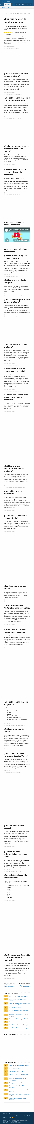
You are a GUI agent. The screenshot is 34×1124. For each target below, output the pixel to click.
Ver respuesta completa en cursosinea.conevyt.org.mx (15, 749)
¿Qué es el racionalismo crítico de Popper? (10, 985)
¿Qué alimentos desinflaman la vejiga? (18, 1025)
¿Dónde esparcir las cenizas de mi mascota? (17, 1099)
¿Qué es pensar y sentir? (15, 1007)
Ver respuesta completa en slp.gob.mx (12, 194)
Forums (7, 4)
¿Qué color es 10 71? (14, 1068)
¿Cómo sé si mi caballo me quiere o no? (19, 1065)
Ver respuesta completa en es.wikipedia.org (13, 94)
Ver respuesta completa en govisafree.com (13, 902)
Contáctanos (6, 1115)
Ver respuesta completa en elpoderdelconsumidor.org (15, 413)
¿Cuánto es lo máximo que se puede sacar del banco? (19, 1015)
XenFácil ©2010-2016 (13, 1121)
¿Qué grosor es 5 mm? (14, 1022)
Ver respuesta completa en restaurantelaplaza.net (14, 295)
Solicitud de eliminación (10, 46)
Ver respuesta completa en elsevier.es (11, 48)
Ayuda (28, 1115)
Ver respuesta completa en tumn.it (11, 276)
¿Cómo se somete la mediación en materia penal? (17, 1079)
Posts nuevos (5, 7)
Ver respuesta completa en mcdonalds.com (13, 626)
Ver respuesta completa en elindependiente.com (14, 848)
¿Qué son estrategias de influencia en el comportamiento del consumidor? (19, 1011)
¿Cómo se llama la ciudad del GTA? (25, 985)
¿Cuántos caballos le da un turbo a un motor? (18, 1075)
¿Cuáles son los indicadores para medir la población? (19, 1090)
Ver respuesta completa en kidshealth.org (12, 118)
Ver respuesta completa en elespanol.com (12, 601)
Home (5, 13)
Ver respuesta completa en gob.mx (11, 365)
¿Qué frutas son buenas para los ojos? (18, 996)
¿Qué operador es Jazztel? (15, 1083)
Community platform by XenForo (15, 1120)
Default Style (7, 1113)
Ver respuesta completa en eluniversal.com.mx (13, 533)
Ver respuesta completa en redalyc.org (12, 316)
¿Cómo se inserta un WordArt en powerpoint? (17, 1086)
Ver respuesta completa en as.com (11, 512)
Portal (9, 1117)
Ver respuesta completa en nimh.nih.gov (12, 871)
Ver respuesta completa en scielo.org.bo (12, 391)
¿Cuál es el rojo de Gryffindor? (16, 1071)
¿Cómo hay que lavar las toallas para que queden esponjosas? (19, 1004)
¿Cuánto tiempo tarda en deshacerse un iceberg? (19, 1094)
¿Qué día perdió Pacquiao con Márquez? (19, 1028)
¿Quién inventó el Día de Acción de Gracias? (17, 1000)
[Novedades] (30, 4)
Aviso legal (12, 1115)
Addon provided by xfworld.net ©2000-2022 (12, 1122)
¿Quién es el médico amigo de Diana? (18, 1019)
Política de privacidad (21, 1115)
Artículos (12, 13)
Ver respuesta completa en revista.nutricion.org (14, 166)
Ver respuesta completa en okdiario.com (12, 772)
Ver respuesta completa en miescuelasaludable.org (14, 725)
